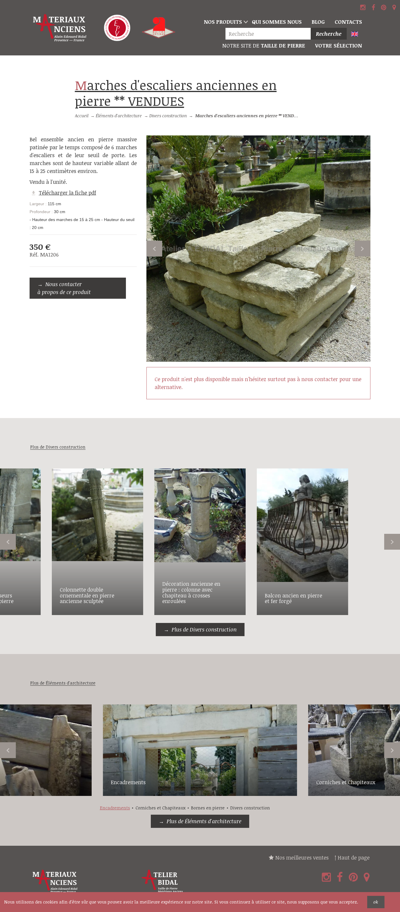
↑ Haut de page (352, 857)
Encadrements (128, 782)
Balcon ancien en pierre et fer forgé (293, 598)
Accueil (81, 115)
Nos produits (223, 21)
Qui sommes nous (277, 21)
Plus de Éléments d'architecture (204, 821)
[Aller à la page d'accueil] (60, 28)
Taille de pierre (263, 45)
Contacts (348, 21)
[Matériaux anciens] (83, 881)
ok (375, 902)
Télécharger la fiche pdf (67, 192)
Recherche (328, 33)
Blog (318, 21)
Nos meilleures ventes (301, 857)
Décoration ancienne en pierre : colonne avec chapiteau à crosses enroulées (191, 592)
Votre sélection (338, 45)
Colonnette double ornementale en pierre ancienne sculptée (87, 595)
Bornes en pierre (208, 808)
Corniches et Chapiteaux (345, 782)
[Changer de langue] (357, 34)
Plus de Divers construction (204, 629)
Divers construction (168, 115)
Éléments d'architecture (119, 115)
